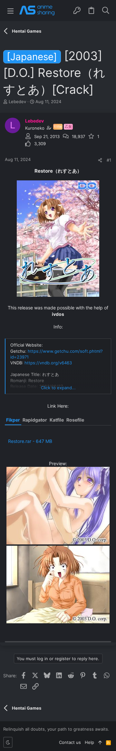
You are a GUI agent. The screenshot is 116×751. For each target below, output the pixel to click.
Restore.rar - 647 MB (30, 441)
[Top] (100, 742)
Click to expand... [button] (58, 387)
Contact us (70, 742)
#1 (109, 160)
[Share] (100, 160)
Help (89, 742)
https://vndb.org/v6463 (48, 362)
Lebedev (17, 101)
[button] (10, 10)
